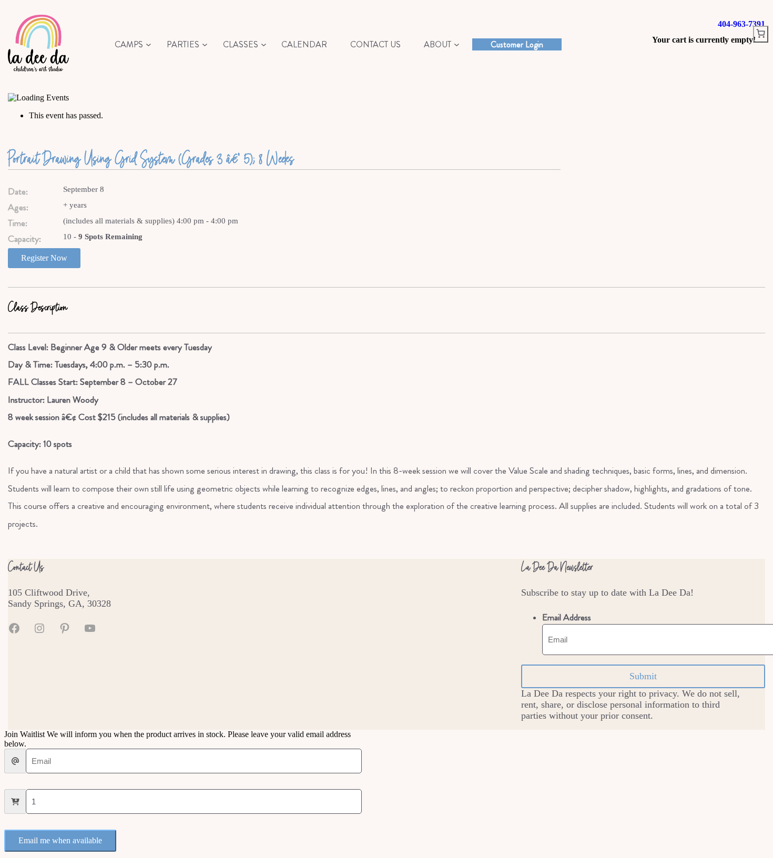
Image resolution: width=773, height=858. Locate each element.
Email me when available (60, 840)
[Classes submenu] (264, 44)
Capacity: (24, 239)
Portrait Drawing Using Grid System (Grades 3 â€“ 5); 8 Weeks (151, 158)
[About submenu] (457, 44)
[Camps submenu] (148, 44)
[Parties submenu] (205, 44)
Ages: (18, 207)
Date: (18, 191)
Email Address (566, 617)
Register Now (44, 257)
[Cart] (760, 34)
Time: (17, 223)
